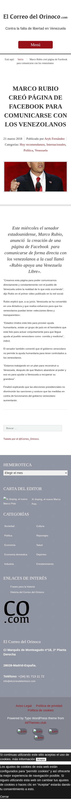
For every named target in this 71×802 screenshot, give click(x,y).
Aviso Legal (24, 706)
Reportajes (42, 535)
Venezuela (41, 150)
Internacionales (56, 144)
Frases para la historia (22, 586)
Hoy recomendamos (32, 144)
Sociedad (9, 526)
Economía (9, 545)
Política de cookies (41, 710)
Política (28, 150)
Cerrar (4, 796)
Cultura (40, 526)
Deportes (41, 554)
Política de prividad (49, 706)
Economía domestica (15, 554)
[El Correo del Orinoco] (35, 16)
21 (5, 138)
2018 (19, 138)
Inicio (20, 59)
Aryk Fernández (54, 138)
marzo (11, 138)
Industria (9, 564)
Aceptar (41, 759)
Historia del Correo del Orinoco (27, 592)
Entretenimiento (45, 564)
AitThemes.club (35, 722)
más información (23, 759)
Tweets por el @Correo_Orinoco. (21, 438)
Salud (39, 545)
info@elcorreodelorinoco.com (19, 681)
